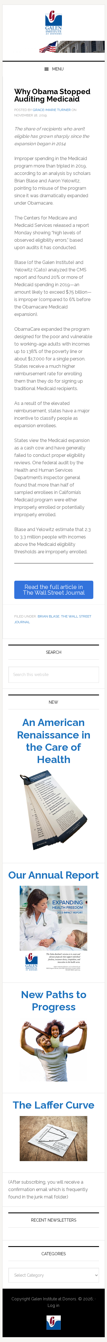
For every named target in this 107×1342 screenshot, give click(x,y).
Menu (58, 116)
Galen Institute (54, 70)
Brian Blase (48, 663)
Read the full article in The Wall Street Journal (54, 636)
